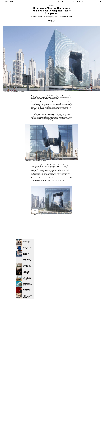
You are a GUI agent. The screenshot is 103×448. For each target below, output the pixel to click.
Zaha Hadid (65, 96)
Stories (59, 1)
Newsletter (64, 1)
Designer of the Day (72, 1)
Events (86, 1)
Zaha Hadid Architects (59, 174)
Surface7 (82, 1)
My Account (97, 1)
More (93, 1)
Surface (9, 1)
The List (78, 1)
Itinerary (89, 1)
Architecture (51, 5)
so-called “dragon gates (62, 104)
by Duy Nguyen (51, 20)
